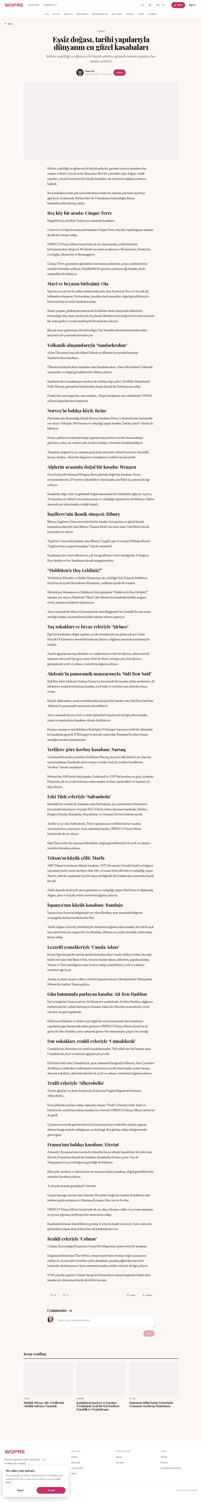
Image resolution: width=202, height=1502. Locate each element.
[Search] (142, 5)
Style (56, 14)
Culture (117, 14)
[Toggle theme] (150, 5)
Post (149, 1333)
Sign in (192, 5)
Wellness (82, 14)
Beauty (68, 14)
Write (179, 5)
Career (153, 14)
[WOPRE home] (14, 5)
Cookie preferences (170, 1468)
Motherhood (100, 14)
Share (149, 1295)
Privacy (164, 1462)
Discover (33, 5)
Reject (20, 1490)
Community (50, 5)
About (119, 1457)
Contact (120, 1462)
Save (132, 1295)
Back (10, 23)
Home (74, 1457)
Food (141, 14)
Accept (51, 1490)
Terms (163, 1457)
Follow (119, 72)
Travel (130, 14)
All (47, 14)
